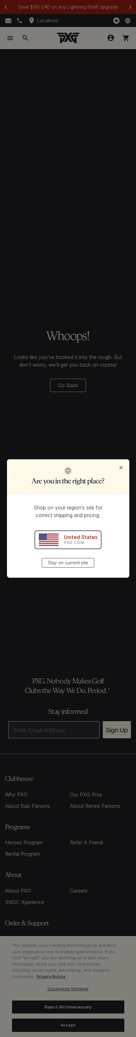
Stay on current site (68, 562)
